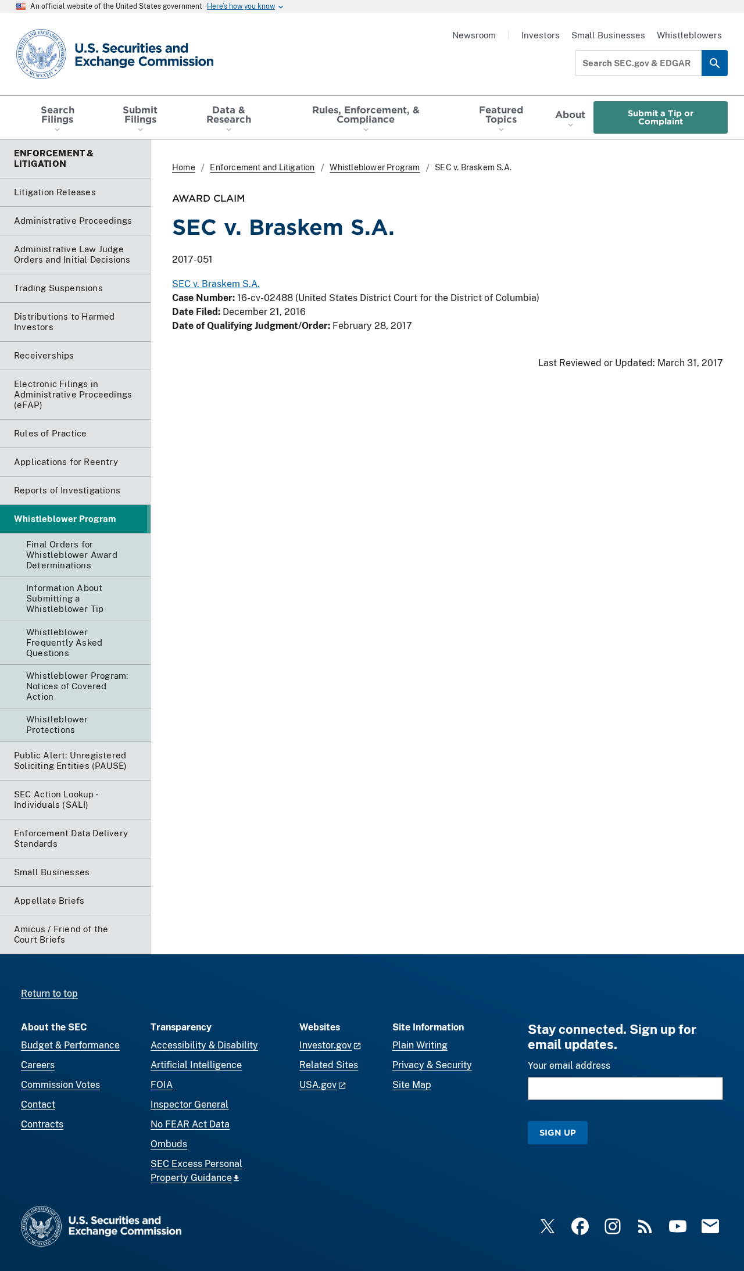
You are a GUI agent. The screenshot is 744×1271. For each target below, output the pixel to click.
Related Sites (328, 1064)
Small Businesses (608, 35)
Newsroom (474, 35)
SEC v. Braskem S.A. (216, 283)
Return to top (49, 993)
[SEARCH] (715, 63)
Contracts (42, 1124)
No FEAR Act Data (190, 1124)
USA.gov (318, 1084)
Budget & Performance (70, 1045)
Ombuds (169, 1144)
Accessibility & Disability (204, 1045)
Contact (38, 1104)
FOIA (162, 1084)
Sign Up (557, 1132)
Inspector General (189, 1104)
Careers (38, 1064)
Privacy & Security (432, 1064)
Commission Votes (60, 1084)
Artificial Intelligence (196, 1064)
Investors (540, 35)
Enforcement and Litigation (262, 167)
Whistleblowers (689, 35)
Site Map (411, 1084)
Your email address (569, 1065)
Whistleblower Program (375, 167)
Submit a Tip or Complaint (660, 117)
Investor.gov (325, 1045)
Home (183, 167)
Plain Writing (420, 1045)
